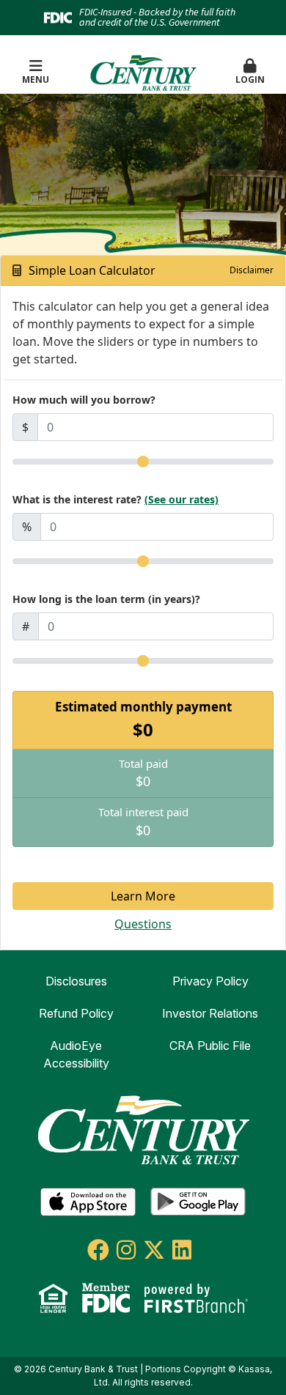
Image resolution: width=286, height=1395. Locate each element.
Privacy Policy (210, 981)
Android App (198, 1202)
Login (250, 79)
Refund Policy (76, 1013)
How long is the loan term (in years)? (106, 599)
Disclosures (76, 981)
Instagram (126, 1250)
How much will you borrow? (83, 400)
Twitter (154, 1250)
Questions (143, 924)
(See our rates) (181, 499)
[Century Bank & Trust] (143, 71)
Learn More (143, 896)
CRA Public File (210, 1045)
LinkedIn (181, 1250)
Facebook (98, 1250)
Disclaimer (252, 270)
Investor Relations (210, 1013)
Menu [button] (35, 79)
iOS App (88, 1202)
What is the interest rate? (115, 499)
